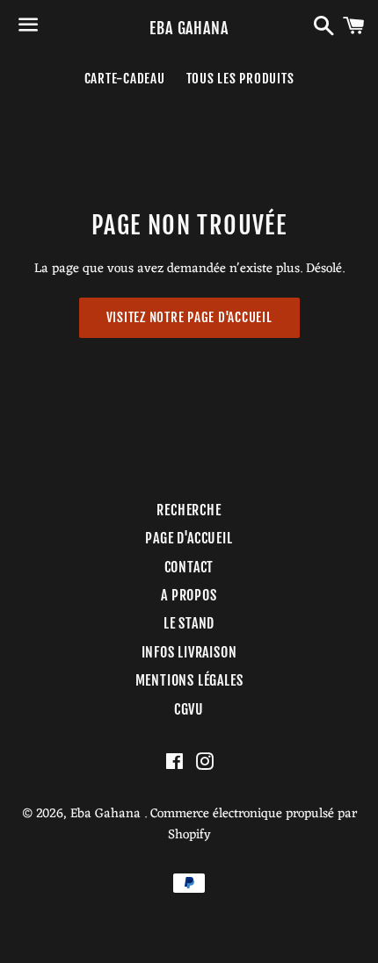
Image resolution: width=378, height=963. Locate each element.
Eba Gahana (189, 28)
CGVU (189, 709)
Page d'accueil (188, 538)
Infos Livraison (189, 652)
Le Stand (189, 623)
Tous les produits (240, 78)
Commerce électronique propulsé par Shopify (253, 824)
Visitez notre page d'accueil (189, 317)
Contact (189, 567)
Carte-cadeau (124, 78)
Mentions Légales (189, 680)
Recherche (188, 510)
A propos (188, 595)
